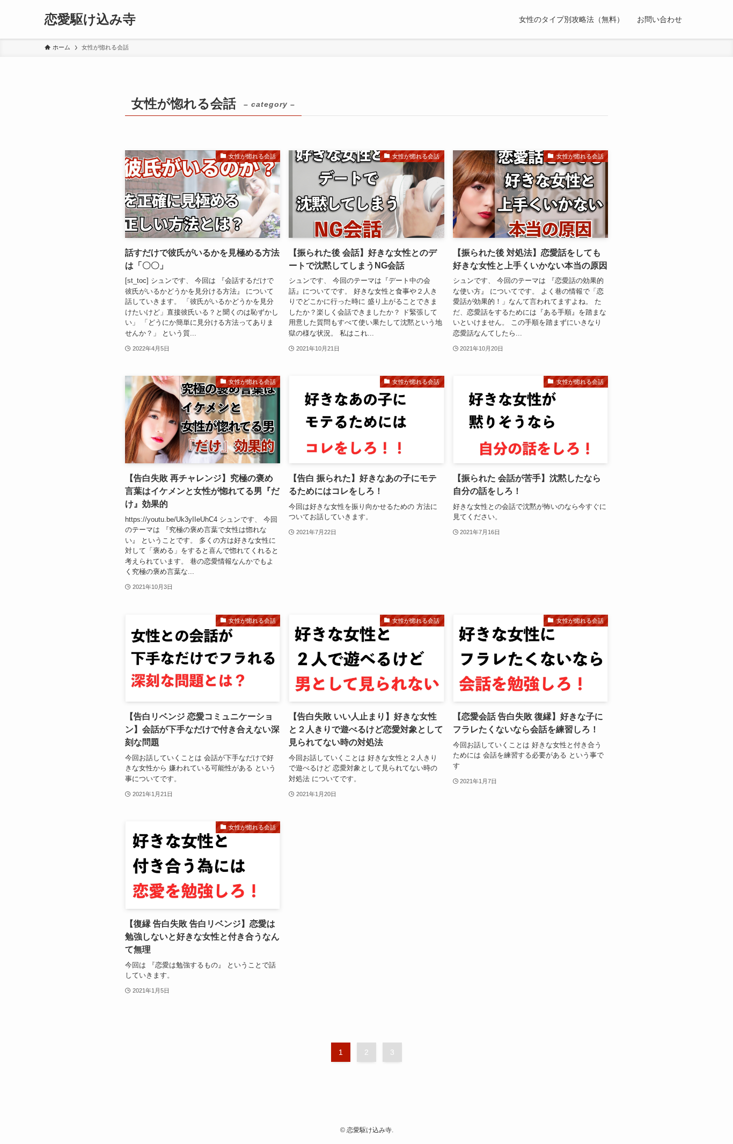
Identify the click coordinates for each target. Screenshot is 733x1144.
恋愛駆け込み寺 (90, 19)
